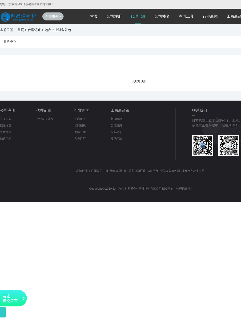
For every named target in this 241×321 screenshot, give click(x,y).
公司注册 (114, 16)
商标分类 (80, 132)
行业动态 (116, 132)
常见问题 (116, 138)
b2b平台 (153, 170)
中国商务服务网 (170, 170)
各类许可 (80, 138)
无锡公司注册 (118, 170)
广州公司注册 (99, 170)
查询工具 (186, 16)
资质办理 (5, 132)
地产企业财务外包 (58, 30)
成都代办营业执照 (193, 170)
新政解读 (116, 119)
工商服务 (5, 119)
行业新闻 (210, 16)
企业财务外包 (44, 119)
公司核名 (162, 16)
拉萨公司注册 (137, 170)
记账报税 (5, 125)
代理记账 (138, 16)
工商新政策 (120, 110)
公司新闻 (116, 125)
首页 (94, 16)
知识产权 (5, 138)
